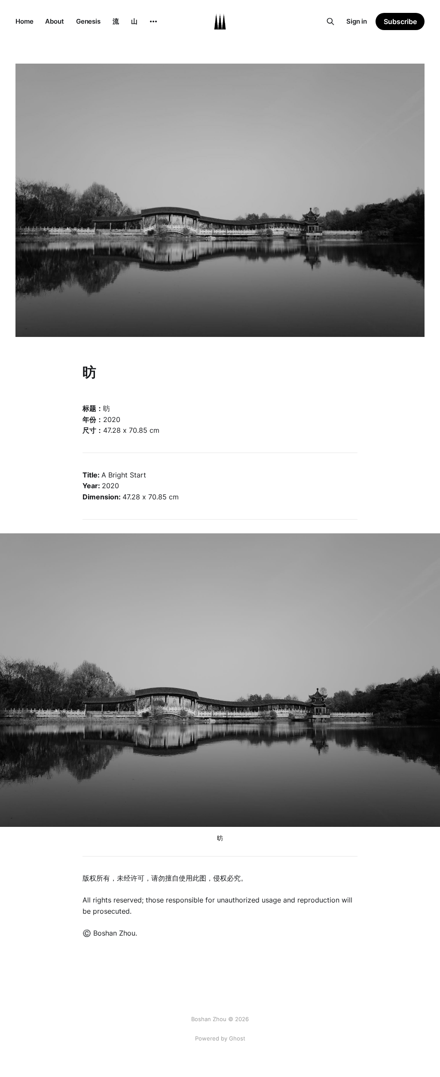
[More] (153, 21)
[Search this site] (330, 21)
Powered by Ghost (220, 1038)
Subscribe (400, 21)
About (54, 21)
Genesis (88, 21)
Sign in (356, 21)
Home (24, 21)
